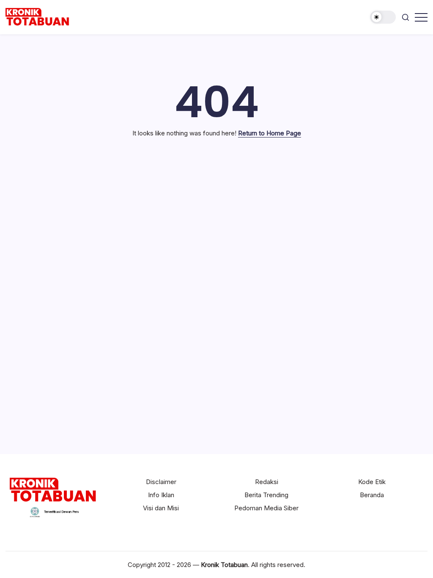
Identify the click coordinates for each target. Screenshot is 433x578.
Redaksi (266, 482)
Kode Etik (372, 482)
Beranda (372, 495)
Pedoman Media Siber (266, 508)
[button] (383, 17)
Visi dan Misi (161, 508)
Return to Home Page (269, 133)
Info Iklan (161, 495)
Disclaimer (161, 482)
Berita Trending (266, 495)
